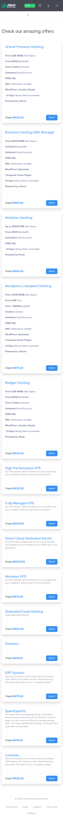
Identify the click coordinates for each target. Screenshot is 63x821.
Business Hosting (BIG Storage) (29, 132)
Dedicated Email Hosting (24, 611)
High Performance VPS (23, 468)
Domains (12, 644)
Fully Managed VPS (19, 503)
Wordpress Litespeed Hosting (28, 286)
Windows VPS (15, 576)
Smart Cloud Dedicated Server (28, 538)
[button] (40, 5)
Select (52, 117)
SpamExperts (15, 711)
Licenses (12, 755)
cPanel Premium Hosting (24, 47)
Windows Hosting (18, 218)
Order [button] (30, 5)
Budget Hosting (17, 383)
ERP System (14, 673)
